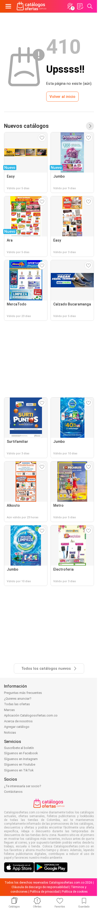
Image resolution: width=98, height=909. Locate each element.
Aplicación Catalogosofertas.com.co (31, 715)
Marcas (9, 710)
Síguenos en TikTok (19, 770)
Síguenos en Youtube (19, 764)
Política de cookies (75, 891)
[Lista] (80, 6)
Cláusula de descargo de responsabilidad (40, 887)
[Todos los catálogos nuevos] (90, 126)
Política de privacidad (45, 891)
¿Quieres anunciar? (17, 698)
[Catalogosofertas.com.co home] (31, 6)
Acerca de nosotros (18, 721)
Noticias (10, 732)
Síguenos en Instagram (21, 759)
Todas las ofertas (17, 704)
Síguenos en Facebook (21, 753)
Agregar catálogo (16, 727)
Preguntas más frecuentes (23, 693)
